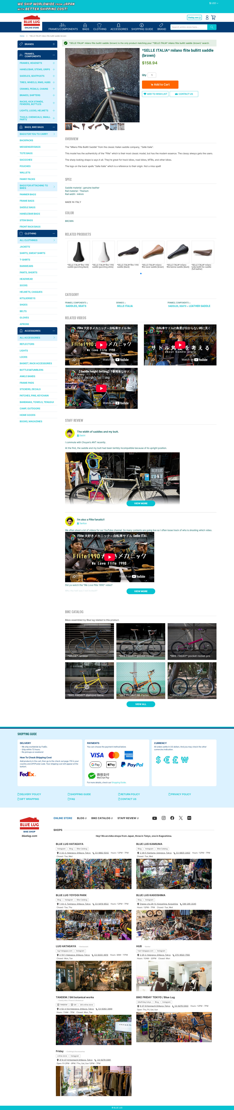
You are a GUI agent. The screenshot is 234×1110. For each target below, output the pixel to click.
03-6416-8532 (102, 904)
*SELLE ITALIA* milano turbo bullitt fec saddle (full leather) (201, 267)
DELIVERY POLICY (30, 794)
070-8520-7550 (182, 955)
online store (62, 1056)
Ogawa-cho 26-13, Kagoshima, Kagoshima (159, 904)
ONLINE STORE (62, 818)
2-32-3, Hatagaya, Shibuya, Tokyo (75, 853)
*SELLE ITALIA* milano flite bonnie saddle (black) (178, 266)
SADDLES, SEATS (76, 306)
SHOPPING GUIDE (80, 794)
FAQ (72, 799)
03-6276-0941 (104, 1060)
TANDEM (63, 1005)
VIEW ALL (140, 704)
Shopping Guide (119, 782)
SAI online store (86, 1005)
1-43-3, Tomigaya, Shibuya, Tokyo (75, 904)
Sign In (207, 17)
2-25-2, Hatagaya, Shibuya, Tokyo (155, 955)
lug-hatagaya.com (64, 951)
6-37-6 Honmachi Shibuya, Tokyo (155, 1006)
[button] (213, 3)
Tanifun (83, 523)
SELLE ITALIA (125, 306)
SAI (75, 1005)
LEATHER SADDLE (199, 306)
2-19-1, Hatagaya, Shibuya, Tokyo (74, 955)
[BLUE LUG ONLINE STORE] (31, 22)
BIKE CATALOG (100, 818)
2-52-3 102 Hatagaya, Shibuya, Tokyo (76, 1009)
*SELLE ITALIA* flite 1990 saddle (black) (128, 266)
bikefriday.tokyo (144, 1002)
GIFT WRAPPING (29, 799)
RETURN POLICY (130, 794)
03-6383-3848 (105, 1009)
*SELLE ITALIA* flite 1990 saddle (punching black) (78, 266)
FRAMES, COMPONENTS (75, 303)
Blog (71, 849)
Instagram (61, 849)
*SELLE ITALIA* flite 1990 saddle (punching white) (103, 266)
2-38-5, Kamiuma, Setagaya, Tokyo (156, 853)
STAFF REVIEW (126, 818)
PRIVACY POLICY (180, 794)
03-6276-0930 (181, 1006)
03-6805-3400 (183, 853)
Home (22, 36)
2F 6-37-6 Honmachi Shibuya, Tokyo (75, 1060)
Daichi (82, 435)
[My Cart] (213, 17)
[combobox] (188, 27)
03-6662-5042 (102, 853)
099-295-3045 (189, 904)
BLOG (80, 818)
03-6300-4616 (101, 955)
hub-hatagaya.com (145, 951)
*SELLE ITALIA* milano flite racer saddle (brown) (153, 266)
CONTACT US (128, 799)
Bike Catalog (82, 849)
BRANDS (120, 303)
